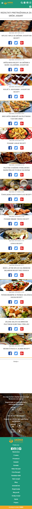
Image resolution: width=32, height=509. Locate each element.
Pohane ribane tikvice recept (16, 219)
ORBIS (21, 507)
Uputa (16, 499)
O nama (16, 455)
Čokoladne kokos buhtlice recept (16, 195)
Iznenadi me (16, 485)
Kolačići (16, 462)
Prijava (16, 502)
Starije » (16, 361)
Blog (16, 482)
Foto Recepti (16, 472)
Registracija (16, 489)
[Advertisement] (16, 378)
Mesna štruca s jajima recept (16, 349)
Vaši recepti (16, 479)
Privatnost (16, 458)
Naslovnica (16, 452)
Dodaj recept (16, 496)
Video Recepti (16, 469)
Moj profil (16, 492)
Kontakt (16, 465)
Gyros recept (17, 243)
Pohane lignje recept (16, 143)
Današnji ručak (16, 475)
